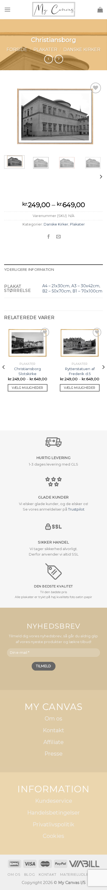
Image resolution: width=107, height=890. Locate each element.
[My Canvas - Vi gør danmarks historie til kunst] (53, 10)
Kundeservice (53, 801)
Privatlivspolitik (53, 824)
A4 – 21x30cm (55, 285)
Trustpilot (76, 509)
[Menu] (7, 9)
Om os (53, 719)
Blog (29, 874)
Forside (17, 49)
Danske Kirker (81, 49)
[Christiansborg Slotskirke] (27, 342)
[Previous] (13, 116)
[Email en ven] (58, 236)
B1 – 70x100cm (87, 291)
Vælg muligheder (27, 388)
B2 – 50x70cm (56, 291)
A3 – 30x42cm (85, 285)
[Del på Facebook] (48, 236)
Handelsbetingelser (53, 812)
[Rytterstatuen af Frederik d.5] (79, 342)
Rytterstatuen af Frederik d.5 (80, 371)
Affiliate (53, 742)
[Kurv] (100, 10)
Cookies (53, 836)
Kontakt (53, 730)
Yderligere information (29, 269)
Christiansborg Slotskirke (27, 371)
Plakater (45, 49)
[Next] (94, 116)
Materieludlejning (79, 874)
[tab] (53, 269)
